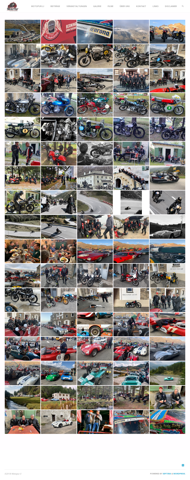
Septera (166, 473)
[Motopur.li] (12, 6)
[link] (183, 6)
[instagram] (183, 465)
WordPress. (179, 473)
